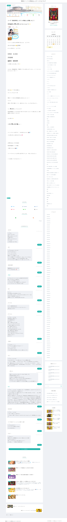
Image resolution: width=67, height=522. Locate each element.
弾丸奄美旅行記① (49, 145)
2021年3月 (48, 237)
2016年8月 (48, 351)
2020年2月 (48, 264)
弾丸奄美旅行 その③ (50, 143)
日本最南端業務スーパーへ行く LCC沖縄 (52, 168)
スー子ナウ (48, 87)
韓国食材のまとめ (49, 203)
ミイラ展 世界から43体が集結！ (51, 110)
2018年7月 (48, 303)
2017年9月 (48, 324)
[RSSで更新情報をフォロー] (33, 218)
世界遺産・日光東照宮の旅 (50, 116)
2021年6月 (48, 231)
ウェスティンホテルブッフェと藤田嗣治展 (53, 71)
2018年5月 (48, 307)
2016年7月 (48, 353)
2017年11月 (48, 320)
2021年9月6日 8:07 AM (39, 372)
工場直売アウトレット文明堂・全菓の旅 (52, 133)
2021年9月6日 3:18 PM (39, 410)
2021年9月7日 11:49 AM (39, 423)
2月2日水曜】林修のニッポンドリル (53, 366)
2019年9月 (48, 274)
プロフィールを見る (53, 25)
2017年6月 (48, 330)
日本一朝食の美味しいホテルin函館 (52, 166)
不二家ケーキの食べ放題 (50, 114)
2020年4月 (48, 260)
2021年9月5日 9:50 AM (39, 248)
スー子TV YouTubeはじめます (51, 85)
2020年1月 (48, 266)
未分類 (48, 170)
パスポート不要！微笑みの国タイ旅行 (52, 102)
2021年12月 (48, 218)
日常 (47, 164)
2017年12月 (48, 318)
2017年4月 (48, 334)
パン (47, 104)
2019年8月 (48, 276)
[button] (61, 386)
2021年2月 (48, 239)
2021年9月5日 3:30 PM (39, 342)
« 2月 (50, 47)
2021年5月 (48, 233)
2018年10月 (48, 297)
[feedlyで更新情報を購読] (15, 218)
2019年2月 (48, 289)
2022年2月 (48, 214)
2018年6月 (48, 305)
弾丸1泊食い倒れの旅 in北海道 (51, 139)
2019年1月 (48, 291)
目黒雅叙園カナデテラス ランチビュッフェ (53, 187)
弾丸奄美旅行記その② (50, 147)
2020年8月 (48, 251)
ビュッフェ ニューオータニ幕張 (51, 106)
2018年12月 (48, 293)
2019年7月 (48, 278)
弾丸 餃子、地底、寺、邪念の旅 (51, 137)
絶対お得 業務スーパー (50, 193)
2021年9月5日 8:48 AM (39, 231)
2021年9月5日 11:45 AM (39, 266)
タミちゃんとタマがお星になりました (52, 395)
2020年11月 (48, 245)
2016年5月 (48, 357)
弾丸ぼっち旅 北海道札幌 (50, 141)
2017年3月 (48, 336)
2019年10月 (48, 272)
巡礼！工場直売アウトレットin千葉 (52, 131)
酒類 (47, 199)
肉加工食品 (48, 195)
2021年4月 (48, 235)
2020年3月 (48, 262)
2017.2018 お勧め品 (50, 58)
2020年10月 (48, 247)
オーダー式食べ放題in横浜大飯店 (51, 73)
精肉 (47, 191)
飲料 (47, 205)
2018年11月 (48, 295)
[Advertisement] (24, 79)
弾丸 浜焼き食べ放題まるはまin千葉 (52, 135)
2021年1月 (48, 241)
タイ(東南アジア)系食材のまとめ (51, 89)
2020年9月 (48, 249)
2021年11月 (48, 220)
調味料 (48, 197)
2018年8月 (48, 301)
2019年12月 (48, 268)
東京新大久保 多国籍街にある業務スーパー (53, 172)
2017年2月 (48, 338)
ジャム (48, 81)
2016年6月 (48, 355)
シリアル (48, 79)
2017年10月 (48, 322)
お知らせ (48, 60)
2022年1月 (48, 216)
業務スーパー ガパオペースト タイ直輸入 (53, 401)
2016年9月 (48, 349)
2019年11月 (48, 270)
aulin (9, 386)
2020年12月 (48, 243)
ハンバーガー (49, 100)
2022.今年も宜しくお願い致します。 (52, 397)
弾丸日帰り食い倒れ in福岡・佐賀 (51, 158)
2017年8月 (48, 326)
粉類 (47, 189)
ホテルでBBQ (49, 108)
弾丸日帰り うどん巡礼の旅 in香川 (52, 149)
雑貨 (47, 201)
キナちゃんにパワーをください (51, 75)
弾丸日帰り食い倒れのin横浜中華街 (52, 160)
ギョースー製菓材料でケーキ (51, 77)
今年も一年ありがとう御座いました (52, 399)
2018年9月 (48, 299)
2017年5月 (48, 332)
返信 (39, 244)
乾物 (47, 118)
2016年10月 (48, 347)
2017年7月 (48, 328)
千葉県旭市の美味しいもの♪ (51, 129)
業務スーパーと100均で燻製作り (51, 174)
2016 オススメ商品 (49, 56)
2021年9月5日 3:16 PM (39, 315)
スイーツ (48, 83)
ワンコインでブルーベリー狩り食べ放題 (52, 112)
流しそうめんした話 (50, 176)
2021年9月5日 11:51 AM (39, 276)
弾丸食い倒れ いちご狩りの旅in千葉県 (52, 162)
